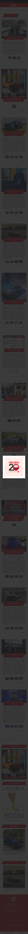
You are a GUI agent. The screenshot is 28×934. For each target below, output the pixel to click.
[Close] (23, 457)
